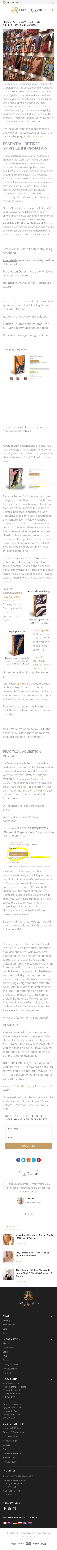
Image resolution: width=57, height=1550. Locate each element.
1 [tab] (25, 1214)
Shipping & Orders (12, 1428)
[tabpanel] (28, 1193)
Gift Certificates (10, 1436)
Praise (6, 1360)
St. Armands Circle (11, 1383)
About (6, 1343)
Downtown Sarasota (12, 1404)
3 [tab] (32, 1214)
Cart (5, 1449)
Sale (5, 1329)
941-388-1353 (9, 1397)
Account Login (10, 1441)
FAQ (5, 1356)
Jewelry (6, 1320)
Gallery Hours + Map (12, 1393)
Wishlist (6, 1445)
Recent (12, 1227)
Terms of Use (9, 1457)
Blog (5, 1352)
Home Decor (9, 1324)
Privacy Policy (9, 1462)
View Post (21, 1244)
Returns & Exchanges (13, 1432)
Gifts (5, 1333)
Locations (8, 1347)
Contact (7, 1373)
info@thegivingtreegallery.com (18, 1476)
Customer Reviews (12, 1453)
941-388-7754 (9, 1418)
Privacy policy (10, 1369)
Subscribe (28, 1146)
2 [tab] (28, 1214)
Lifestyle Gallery (10, 1364)
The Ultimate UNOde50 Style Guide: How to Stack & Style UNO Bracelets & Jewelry (34, 1273)
